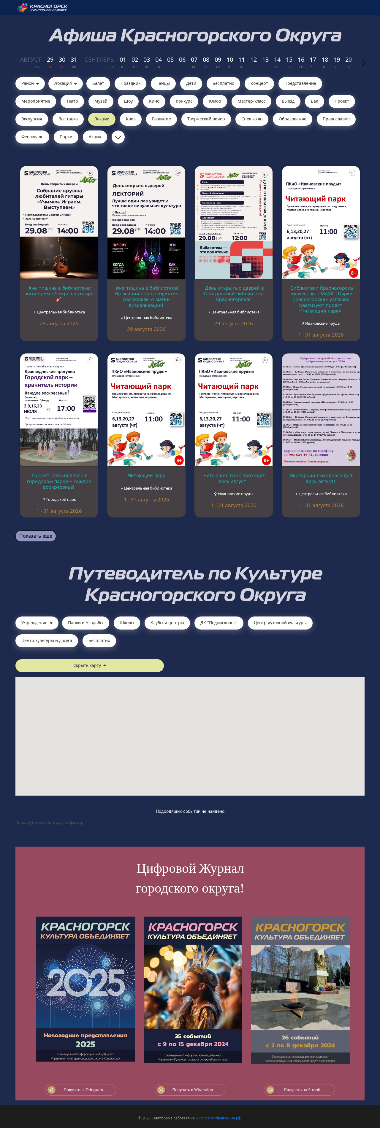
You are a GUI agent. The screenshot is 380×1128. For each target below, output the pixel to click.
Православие (336, 119)
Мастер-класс (251, 101)
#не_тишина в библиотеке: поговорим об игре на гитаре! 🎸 (59, 293)
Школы (127, 622)
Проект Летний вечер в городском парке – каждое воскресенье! (59, 481)
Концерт (259, 83)
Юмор (215, 101)
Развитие (161, 119)
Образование (292, 119)
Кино (154, 101)
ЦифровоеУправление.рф (218, 1118)
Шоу (128, 101)
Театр (72, 101)
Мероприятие (35, 101)
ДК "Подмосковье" (219, 622)
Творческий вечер (206, 119)
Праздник (130, 83)
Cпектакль (251, 119)
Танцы (163, 83)
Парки (66, 136)
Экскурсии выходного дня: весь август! (321, 478)
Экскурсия (31, 119)
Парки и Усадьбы (85, 622)
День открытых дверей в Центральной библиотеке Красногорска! (234, 293)
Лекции (102, 119)
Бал (314, 101)
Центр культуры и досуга (46, 640)
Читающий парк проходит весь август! (234, 478)
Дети (191, 83)
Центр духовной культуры (280, 622)
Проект (342, 101)
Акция (95, 136)
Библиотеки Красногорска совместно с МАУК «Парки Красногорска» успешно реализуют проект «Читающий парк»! (321, 299)
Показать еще (35, 536)
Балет (98, 83)
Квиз (131, 119)
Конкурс (184, 101)
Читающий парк (146, 475)
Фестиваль (32, 136)
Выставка (68, 119)
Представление (300, 83)
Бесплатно (223, 83)
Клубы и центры (167, 622)
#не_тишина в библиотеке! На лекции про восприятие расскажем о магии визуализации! (146, 296)
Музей (100, 101)
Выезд (288, 101)
